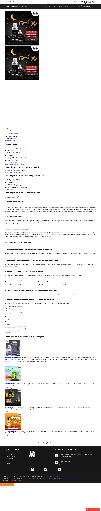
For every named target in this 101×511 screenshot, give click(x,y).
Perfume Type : (69, 357)
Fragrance (9, 184)
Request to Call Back (10, 164)
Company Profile (58, 6)
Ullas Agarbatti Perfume (12, 357)
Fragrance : (21, 409)
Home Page (48, 6)
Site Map (8, 463)
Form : (79, 357)
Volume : (31, 359)
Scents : (90, 383)
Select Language (10, 1)
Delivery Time (10, 197)
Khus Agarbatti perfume (12, 383)
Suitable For (9, 182)
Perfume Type (10, 179)
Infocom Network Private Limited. (44, 478)
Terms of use (66, 478)
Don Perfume (9, 407)
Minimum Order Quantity (13, 170)
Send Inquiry (20, 164)
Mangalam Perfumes (11, 431)
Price (7, 172)
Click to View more (11, 160)
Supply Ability (10, 196)
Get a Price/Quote (10, 140)
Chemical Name (10, 187)
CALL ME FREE (18, 438)
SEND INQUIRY (9, 438)
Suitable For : (56, 357)
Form (7, 189)
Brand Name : (49, 359)
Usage (8, 181)
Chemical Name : (67, 359)
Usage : (32, 361)
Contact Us (77, 6)
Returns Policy (81, 478)
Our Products (68, 6)
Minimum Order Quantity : (42, 357)
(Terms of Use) (53, 476)
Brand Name (9, 185)
